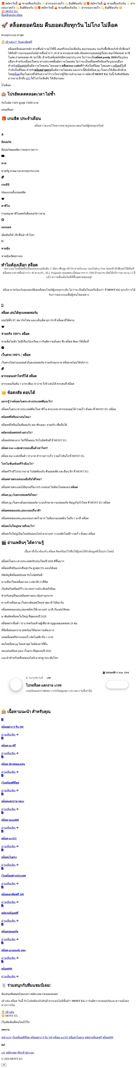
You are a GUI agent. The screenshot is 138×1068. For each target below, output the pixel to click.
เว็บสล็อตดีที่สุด (21, 1037)
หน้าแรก (6, 1037)
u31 (28, 78)
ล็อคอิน (5, 15)
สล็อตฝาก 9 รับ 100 (41, 1037)
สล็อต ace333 (60, 1037)
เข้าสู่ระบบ (28, 1052)
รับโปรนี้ (119, 684)
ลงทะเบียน (16, 15)
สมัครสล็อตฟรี (93, 1037)
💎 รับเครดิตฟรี (23, 42)
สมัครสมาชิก (14, 1052)
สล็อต (16, 74)
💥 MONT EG (9, 11)
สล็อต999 (107, 1037)
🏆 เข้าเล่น (7, 42)
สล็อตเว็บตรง (76, 1037)
